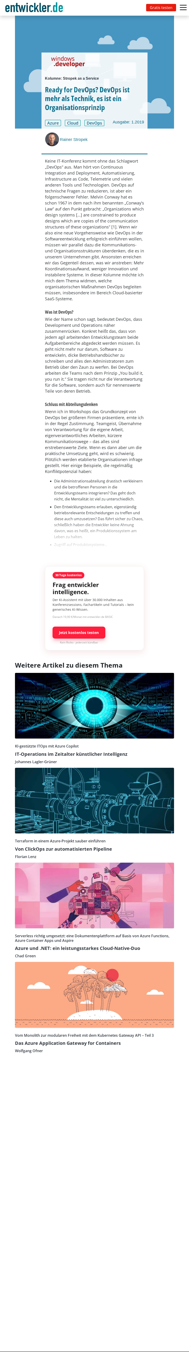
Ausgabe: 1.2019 (128, 122)
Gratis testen (161, 7)
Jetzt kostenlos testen (79, 632)
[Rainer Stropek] (52, 139)
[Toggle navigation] (35, 8)
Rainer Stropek (74, 139)
